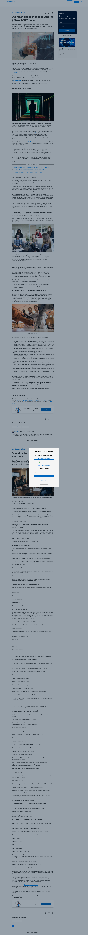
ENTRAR (44, 476)
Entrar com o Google (45, 461)
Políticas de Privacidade (44, 484)
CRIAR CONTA (44, 480)
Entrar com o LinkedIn (45, 458)
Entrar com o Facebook (45, 465)
